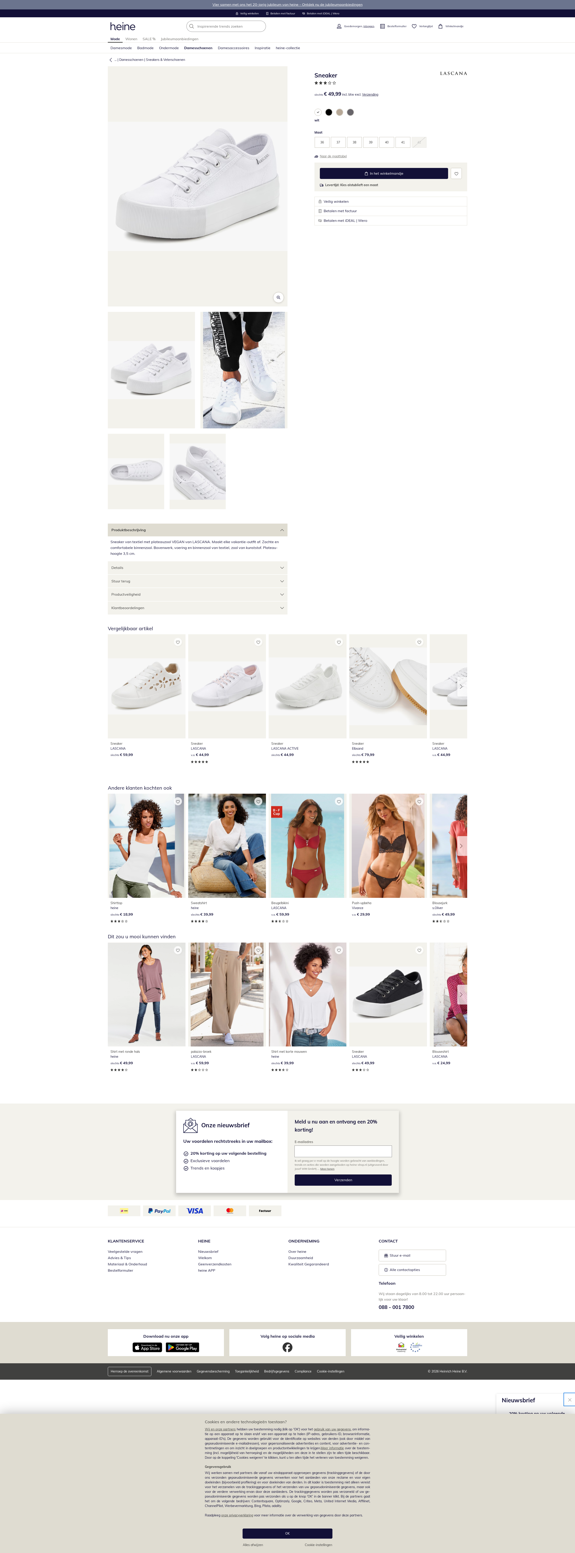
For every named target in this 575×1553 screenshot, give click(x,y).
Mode (115, 39)
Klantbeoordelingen (127, 608)
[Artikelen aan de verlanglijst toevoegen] (456, 173)
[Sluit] (570, 1399)
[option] (318, 112)
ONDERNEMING (303, 1241)
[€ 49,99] (147, 994)
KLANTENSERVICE (126, 1241)
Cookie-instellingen (318, 1545)
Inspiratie (262, 48)
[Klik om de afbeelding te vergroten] (278, 297)
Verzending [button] (370, 95)
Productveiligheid (126, 594)
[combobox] (236, 26)
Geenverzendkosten (214, 1264)
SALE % (149, 39)
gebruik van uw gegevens (332, 1429)
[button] (110, 60)
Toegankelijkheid (247, 1371)
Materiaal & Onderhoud (127, 1264)
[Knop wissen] (261, 26)
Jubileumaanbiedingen (179, 39)
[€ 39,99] (227, 846)
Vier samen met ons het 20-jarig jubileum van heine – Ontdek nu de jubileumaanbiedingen (287, 4)
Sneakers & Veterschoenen (165, 60)
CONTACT (388, 1241)
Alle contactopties (405, 1269)
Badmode (145, 48)
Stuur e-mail (399, 1256)
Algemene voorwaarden (174, 1371)
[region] (287, 1483)
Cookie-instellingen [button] (330, 1371)
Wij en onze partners (220, 1429)
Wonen (131, 39)
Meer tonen (327, 1168)
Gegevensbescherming (213, 1371)
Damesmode (121, 48)
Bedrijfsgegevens (276, 1371)
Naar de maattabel (333, 156)
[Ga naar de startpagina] (123, 26)
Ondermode (169, 48)
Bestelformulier (120, 1270)
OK (287, 1533)
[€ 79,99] (388, 686)
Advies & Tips (119, 1258)
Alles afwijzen (253, 1545)
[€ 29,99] (388, 846)
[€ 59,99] (147, 686)
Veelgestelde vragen (125, 1251)
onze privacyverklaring (237, 1515)
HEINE (204, 1241)
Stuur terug (120, 581)
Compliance (303, 1371)
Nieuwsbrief (208, 1251)
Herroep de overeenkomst (129, 1371)
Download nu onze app (165, 1336)
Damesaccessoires (233, 48)
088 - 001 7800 (396, 1307)
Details (117, 567)
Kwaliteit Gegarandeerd (308, 1264)
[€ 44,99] (227, 686)
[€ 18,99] (147, 846)
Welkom (205, 1258)
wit (316, 120)
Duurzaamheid (300, 1258)
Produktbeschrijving (128, 530)
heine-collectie (288, 48)
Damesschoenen (198, 48)
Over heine (297, 1251)
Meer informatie (332, 1448)
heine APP (206, 1270)
